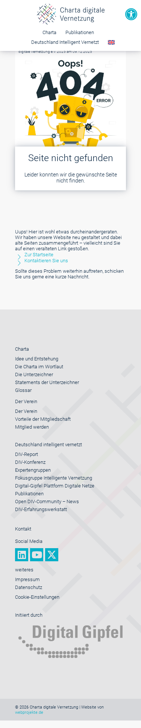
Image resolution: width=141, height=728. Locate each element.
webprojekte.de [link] (29, 712)
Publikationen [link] (79, 32)
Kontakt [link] (23, 529)
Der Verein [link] (26, 411)
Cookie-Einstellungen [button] (37, 597)
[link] (131, 14)
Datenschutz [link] (28, 587)
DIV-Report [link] (26, 454)
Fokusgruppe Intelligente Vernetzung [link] (53, 478)
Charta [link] (49, 32)
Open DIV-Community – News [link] (47, 501)
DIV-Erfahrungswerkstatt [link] (41, 509)
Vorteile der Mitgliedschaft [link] (43, 419)
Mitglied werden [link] (32, 427)
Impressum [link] (27, 579)
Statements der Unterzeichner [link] (47, 382)
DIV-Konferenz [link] (30, 462)
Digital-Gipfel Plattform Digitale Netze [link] (54, 486)
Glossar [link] (23, 390)
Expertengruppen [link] (33, 470)
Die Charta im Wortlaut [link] (39, 366)
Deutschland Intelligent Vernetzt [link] (65, 42)
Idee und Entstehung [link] (36, 359)
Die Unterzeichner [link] (34, 374)
